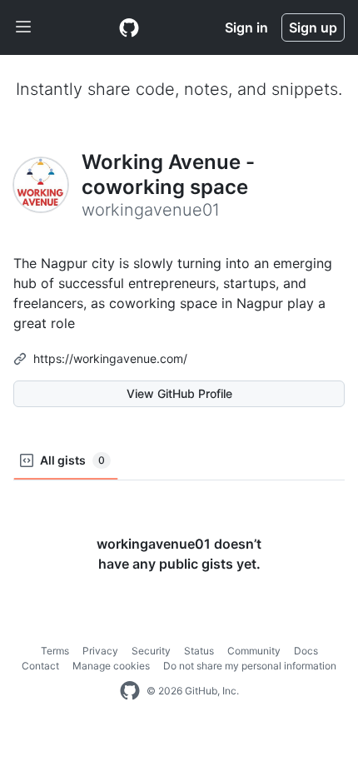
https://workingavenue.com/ (110, 358)
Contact (40, 665)
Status (199, 650)
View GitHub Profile (179, 393)
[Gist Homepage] (129, 27)
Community (254, 650)
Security (151, 650)
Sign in (246, 27)
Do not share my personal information (249, 665)
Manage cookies (111, 665)
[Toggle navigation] (23, 27)
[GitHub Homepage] (130, 691)
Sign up (313, 27)
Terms (55, 650)
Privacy (100, 650)
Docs (306, 650)
